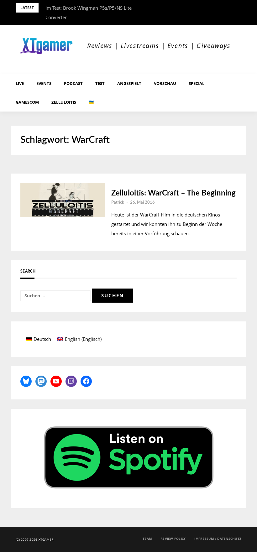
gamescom (27, 102)
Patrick (117, 202)
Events (43, 83)
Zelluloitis (63, 102)
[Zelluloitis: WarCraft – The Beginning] (62, 200)
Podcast (73, 83)
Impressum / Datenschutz (217, 538)
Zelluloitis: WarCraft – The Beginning (173, 193)
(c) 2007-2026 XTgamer (34, 539)
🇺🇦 (91, 102)
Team (147, 538)
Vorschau (165, 83)
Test (100, 83)
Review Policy (173, 538)
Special (196, 83)
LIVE (20, 83)
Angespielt (129, 83)
